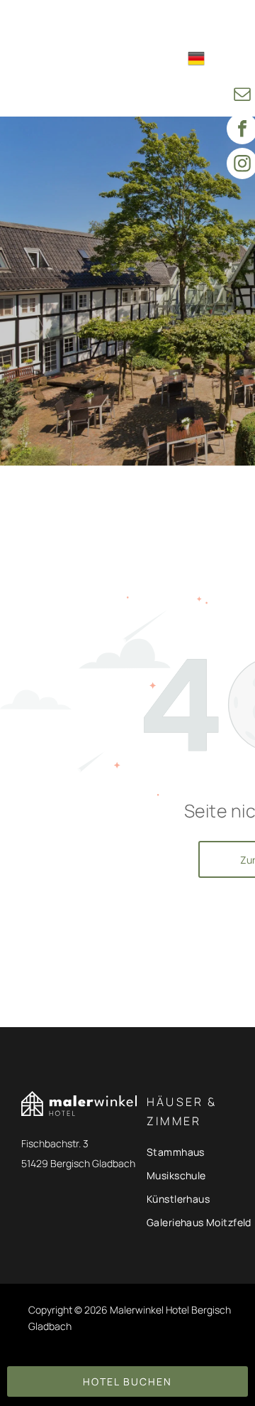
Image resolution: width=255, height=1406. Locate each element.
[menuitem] (144, 24)
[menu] (234, 23)
